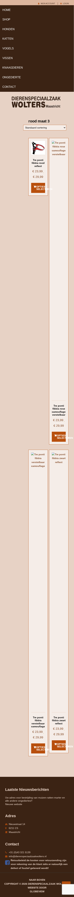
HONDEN (8, 29)
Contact (9, 86)
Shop (6, 19)
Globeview (37, 891)
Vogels (8, 48)
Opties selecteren (40, 187)
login (66, 3)
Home (6, 9)
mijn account (48, 3)
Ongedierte (11, 77)
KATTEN (7, 38)
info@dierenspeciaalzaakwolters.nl (27, 856)
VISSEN (7, 58)
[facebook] (8, 862)
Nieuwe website (13, 804)
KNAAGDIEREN (12, 67)
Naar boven (37, 879)
